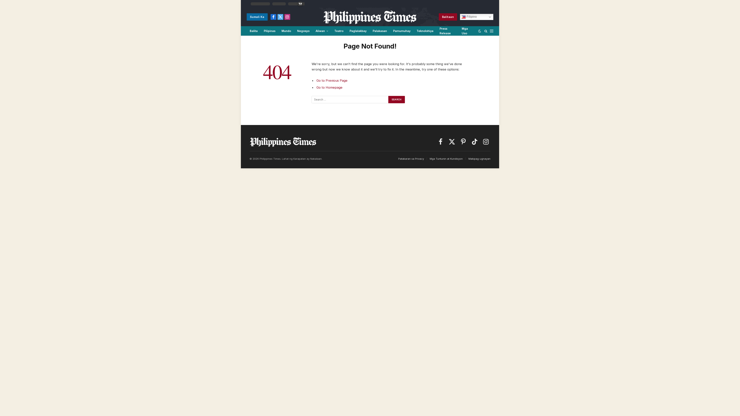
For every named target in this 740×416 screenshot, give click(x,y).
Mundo (286, 31)
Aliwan (320, 31)
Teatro (338, 31)
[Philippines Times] (370, 17)
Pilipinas (269, 31)
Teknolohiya (425, 31)
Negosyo (303, 31)
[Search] (486, 31)
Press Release (445, 31)
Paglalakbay (358, 31)
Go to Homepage (329, 87)
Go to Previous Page (331, 80)
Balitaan (448, 16)
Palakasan (380, 31)
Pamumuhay (401, 31)
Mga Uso (465, 31)
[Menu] (491, 31)
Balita (254, 31)
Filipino (471, 16)
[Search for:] (350, 99)
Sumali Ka (257, 16)
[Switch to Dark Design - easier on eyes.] (479, 31)
